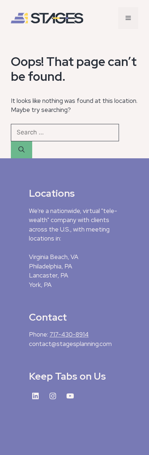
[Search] (21, 150)
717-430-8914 (69, 334)
